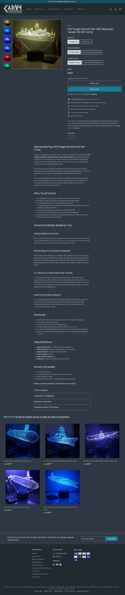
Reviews (81, 9)
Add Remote (86, 42)
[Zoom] (36, 44)
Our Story (69, 9)
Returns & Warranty (42, 401)
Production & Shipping (44, 396)
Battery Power (74, 63)
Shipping (70, 78)
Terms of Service (37, 565)
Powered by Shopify (83, 591)
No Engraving (74, 52)
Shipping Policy (37, 562)
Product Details (40, 390)
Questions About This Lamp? (46, 407)
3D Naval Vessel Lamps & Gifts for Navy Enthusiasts (42, 416)
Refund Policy (48, 591)
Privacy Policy (36, 556)
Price (69, 69)
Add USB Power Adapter (92, 63)
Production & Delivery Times (41, 568)
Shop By (39, 9)
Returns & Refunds (38, 559)
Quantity (71, 133)
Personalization (74, 48)
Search (34, 553)
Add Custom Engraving (91, 52)
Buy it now (94, 89)
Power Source (73, 58)
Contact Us (36, 571)
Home (29, 9)
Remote (71, 37)
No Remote (73, 42)
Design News (54, 9)
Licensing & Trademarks (40, 574)
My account (36, 577)
